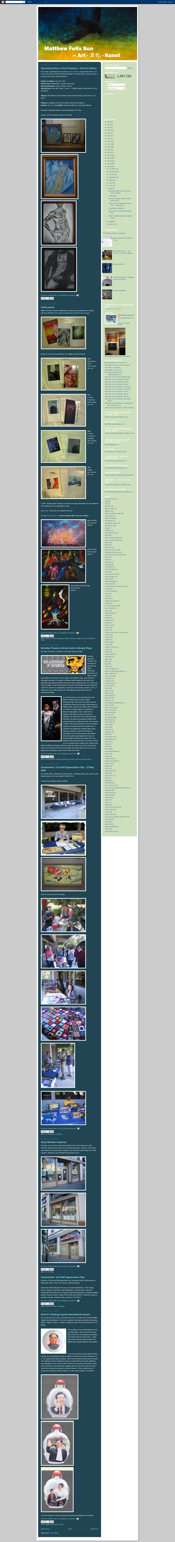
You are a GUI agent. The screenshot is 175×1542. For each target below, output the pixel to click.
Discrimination (109, 608)
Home (70, 1529)
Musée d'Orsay (110, 707)
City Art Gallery (110, 576)
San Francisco (110, 785)
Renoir (107, 768)
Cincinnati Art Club (111, 574)
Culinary (107, 598)
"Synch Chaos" (110, 499)
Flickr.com (108, 625)
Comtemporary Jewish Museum (115, 586)
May (110, 188)
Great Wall (108, 642)
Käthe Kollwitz (109, 673)
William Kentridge (110, 826)
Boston (107, 557)
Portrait (84, 638)
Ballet (106, 545)
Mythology (108, 720)
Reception (108, 763)
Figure (67, 638)
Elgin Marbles (109, 613)
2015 (109, 150)
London (107, 688)
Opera (107, 727)
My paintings (109, 717)
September (113, 177)
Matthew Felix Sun (127, 315)
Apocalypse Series (111, 523)
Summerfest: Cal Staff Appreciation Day (62, 1277)
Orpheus (108, 729)
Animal (53, 638)
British (107, 559)
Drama (107, 610)
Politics (79, 638)
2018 (109, 141)
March (111, 224)
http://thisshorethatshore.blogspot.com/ (118, 484)
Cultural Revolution (111, 601)
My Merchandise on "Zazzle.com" (116, 362)
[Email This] (42, 298)
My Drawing (109, 710)
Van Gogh (108, 819)
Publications (47, 307)
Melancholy (108, 695)
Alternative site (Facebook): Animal (116, 384)
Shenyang (108, 795)
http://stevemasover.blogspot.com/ (116, 417)
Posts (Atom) (54, 1533)
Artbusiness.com (110, 533)
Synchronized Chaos (112, 807)
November (112, 172)
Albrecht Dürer (110, 508)
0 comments (71, 295)
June (111, 185)
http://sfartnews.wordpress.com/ (115, 451)
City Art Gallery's (73, 71)
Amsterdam (109, 516)
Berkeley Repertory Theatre (77, 759)
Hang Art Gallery (110, 647)
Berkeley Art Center (111, 550)
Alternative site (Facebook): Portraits (117, 379)
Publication (91, 638)
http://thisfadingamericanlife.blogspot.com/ (118, 492)
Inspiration (108, 656)
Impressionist (109, 654)
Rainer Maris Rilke (111, 761)
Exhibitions (108, 620)
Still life (107, 805)
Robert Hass (109, 775)
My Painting (109, 712)
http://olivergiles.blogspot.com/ (115, 424)
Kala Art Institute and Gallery (114, 671)
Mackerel (108, 690)
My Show (108, 715)
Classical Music (110, 581)
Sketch (107, 800)
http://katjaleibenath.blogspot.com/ (116, 468)
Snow (107, 802)
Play (106, 744)
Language (108, 678)
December (112, 169)
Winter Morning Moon (117, 264)
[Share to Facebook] (50, 298)
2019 (109, 138)
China (52, 1524)
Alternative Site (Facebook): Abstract (117, 396)
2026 (109, 122)
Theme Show (109, 809)
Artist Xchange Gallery (112, 538)
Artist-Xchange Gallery (112, 540)
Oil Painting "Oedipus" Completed (114, 233)
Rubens (107, 780)
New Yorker (109, 722)
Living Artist (108, 686)
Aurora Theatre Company (53, 759)
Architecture (109, 525)
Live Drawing (109, 683)
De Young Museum (111, 605)
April (110, 221)
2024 (109, 124)
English (107, 615)
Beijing (48, 1524)
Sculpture (108, 790)
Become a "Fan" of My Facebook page (118, 377)
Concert (107, 589)
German (107, 637)
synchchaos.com (110, 831)
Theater (89, 759)
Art (46, 1134)
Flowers (107, 627)
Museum (108, 705)
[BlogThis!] (44, 298)
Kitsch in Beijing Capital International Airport (65, 1314)
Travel (61, 1524)
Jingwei (107, 666)
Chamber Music (110, 569)
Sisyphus (108, 797)
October (112, 174)
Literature (108, 681)
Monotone (108, 700)
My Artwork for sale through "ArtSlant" (117, 365)
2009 (109, 166)
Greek (107, 644)
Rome (107, 778)
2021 (109, 133)
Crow (106, 596)
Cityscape (108, 579)
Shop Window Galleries (53, 1142)
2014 (109, 152)
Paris (106, 734)
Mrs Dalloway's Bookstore (113, 703)
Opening (107, 724)
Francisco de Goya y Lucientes (115, 632)
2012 (109, 158)
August (111, 180)
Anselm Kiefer (109, 518)
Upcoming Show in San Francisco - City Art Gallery (69, 68)
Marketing (108, 693)
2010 (109, 163)
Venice (107, 821)
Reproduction (109, 770)
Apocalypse (60, 638)
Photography (109, 739)
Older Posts (94, 1529)
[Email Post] (77, 295)
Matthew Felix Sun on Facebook (113, 309)
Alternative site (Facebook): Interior (116, 391)
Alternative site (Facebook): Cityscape (117, 389)
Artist (106, 535)
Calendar (108, 562)
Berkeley (65, 759)
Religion (107, 766)
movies (107, 829)
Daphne (107, 603)
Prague (107, 756)
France (107, 630)
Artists (107, 542)
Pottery (107, 754)
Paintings (108, 732)
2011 (109, 161)
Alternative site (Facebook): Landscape (118, 386)
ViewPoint (108, 824)
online (46, 511)
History (107, 649)
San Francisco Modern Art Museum (116, 788)
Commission (109, 584)
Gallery (107, 635)
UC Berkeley (58, 1134)
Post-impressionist (111, 751)
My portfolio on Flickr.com (113, 370)
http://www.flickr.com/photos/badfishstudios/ (119, 475)
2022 (109, 130)
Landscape (72, 638)
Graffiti (107, 639)
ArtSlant (107, 530)
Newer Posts (45, 1529)
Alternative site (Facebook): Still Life (117, 394)
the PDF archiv (51, 515)
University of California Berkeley (115, 817)
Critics (107, 593)
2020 (109, 136)
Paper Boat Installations (118, 290)
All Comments (112, 88)
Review (107, 773)
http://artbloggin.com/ (112, 444)
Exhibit (54, 1306)
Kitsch (57, 1524)
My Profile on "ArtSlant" (112, 367)
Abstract (107, 506)
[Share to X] (47, 298)
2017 (109, 144)
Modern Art (108, 698)
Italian (107, 661)
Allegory (48, 638)
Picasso (107, 741)
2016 (109, 147)
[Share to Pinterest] (52, 298)
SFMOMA (108, 783)
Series (43, 640)
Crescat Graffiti (110, 591)
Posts (110, 85)
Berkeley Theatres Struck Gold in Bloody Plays (66, 648)
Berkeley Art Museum (112, 552)
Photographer (109, 737)
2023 (109, 127)
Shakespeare (109, 792)
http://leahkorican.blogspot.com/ (115, 460)
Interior (107, 659)
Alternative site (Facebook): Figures (117, 382)
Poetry (107, 746)
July (110, 183)
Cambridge (108, 567)
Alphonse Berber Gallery (113, 513)
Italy (106, 664)
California (108, 564)
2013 (109, 155)
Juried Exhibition (110, 669)
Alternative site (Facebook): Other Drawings (119, 407)
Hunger (107, 652)
